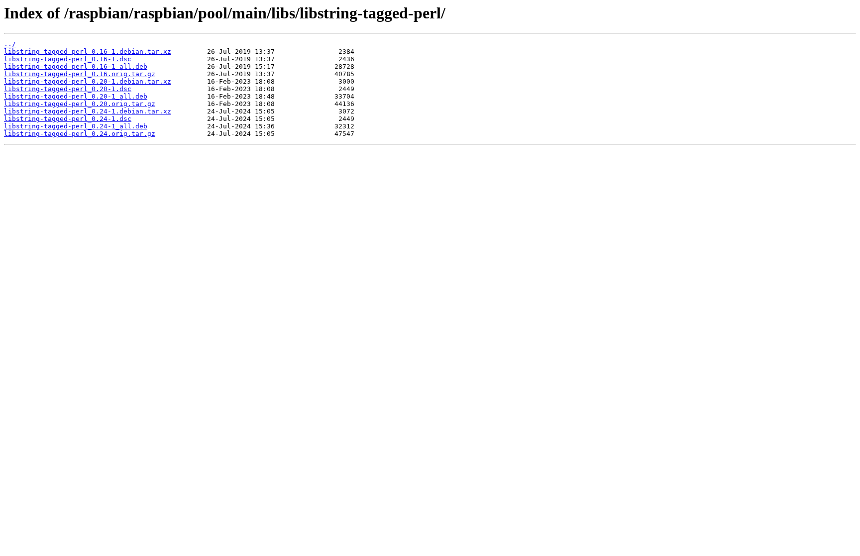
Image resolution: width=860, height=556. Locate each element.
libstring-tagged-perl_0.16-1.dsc (67, 59)
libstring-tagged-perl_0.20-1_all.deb (75, 96)
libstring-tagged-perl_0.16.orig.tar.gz (79, 74)
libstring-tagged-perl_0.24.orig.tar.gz (79, 133)
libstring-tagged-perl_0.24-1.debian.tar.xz (87, 111)
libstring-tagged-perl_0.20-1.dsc (67, 89)
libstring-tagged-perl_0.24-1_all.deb (75, 126)
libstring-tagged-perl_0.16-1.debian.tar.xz (87, 51)
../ (10, 44)
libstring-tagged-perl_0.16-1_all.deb (75, 66)
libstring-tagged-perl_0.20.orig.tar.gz (79, 104)
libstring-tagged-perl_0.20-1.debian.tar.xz (87, 81)
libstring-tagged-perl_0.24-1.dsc (67, 118)
